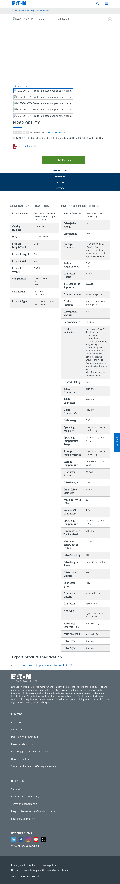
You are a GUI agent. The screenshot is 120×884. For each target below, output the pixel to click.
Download (22, 86)
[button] (63, 160)
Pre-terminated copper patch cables (31, 10)
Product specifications (31, 146)
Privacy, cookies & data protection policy (33, 865)
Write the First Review (56, 132)
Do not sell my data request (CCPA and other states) (39, 870)
